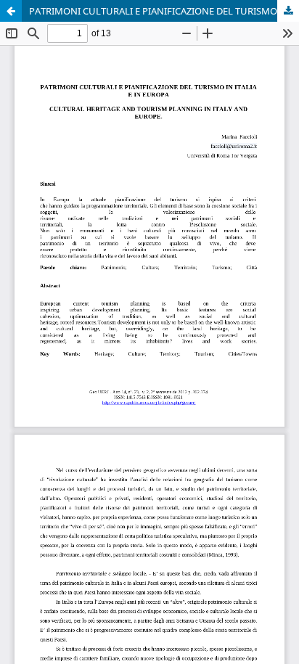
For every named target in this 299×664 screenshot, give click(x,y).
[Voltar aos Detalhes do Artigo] (11, 11)
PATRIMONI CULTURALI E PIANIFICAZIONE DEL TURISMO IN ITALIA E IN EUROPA (164, 10)
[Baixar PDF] (288, 11)
